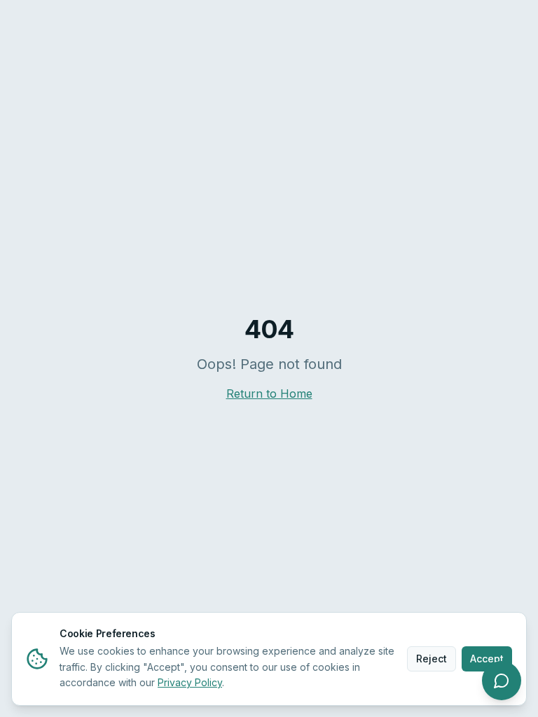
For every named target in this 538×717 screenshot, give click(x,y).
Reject (431, 658)
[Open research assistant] (501, 680)
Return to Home (269, 394)
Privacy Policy (190, 682)
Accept (487, 658)
